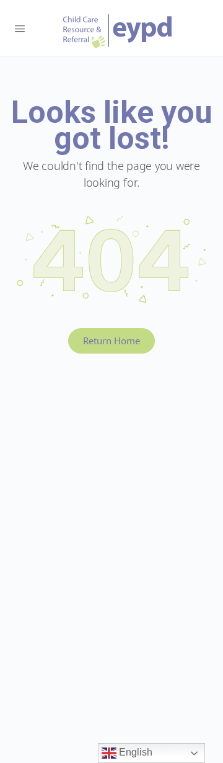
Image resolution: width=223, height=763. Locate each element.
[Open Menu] (19, 27)
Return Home (111, 340)
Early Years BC (118, 31)
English (134, 752)
